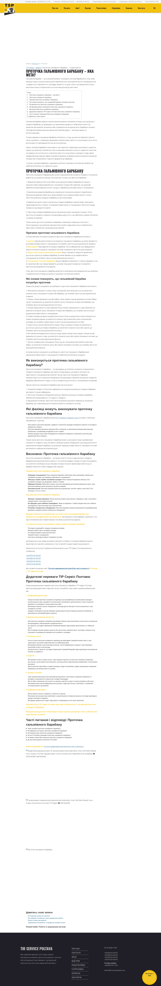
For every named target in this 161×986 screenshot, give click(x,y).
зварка (38, 68)
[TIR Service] (12, 9)
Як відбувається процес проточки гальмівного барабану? (47, 731)
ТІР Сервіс (30, 68)
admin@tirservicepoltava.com (114, 970)
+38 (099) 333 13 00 (43, 2)
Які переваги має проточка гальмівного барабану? (45, 733)
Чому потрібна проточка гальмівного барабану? (44, 728)
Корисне (129, 8)
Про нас (55, 8)
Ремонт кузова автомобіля (37, 920)
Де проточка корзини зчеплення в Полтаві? (42, 740)
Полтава (57, 2)
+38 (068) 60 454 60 (82, 2)
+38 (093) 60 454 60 (134, 2)
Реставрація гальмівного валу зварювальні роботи (45, 918)
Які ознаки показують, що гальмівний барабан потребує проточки (51, 102)
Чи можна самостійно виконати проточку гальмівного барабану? (50, 737)
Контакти (141, 8)
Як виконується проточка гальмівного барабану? (46, 104)
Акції (77, 8)
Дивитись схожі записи (37, 116)
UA (154, 8)
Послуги (67, 8)
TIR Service (35, 63)
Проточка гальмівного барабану (40, 97)
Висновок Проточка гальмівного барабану (44, 109)
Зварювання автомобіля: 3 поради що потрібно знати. (46, 923)
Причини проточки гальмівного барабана (43, 100)
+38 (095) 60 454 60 (67, 2)
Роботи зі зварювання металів (52, 927)
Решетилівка (97, 2)
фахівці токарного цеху (69, 418)
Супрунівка (116, 8)
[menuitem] (54, 8)
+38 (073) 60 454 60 (109, 2)
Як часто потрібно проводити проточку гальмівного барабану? (49, 735)
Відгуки (88, 8)
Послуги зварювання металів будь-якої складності (68, 568)
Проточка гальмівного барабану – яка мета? (44, 95)
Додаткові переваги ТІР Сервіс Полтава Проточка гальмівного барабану (54, 112)
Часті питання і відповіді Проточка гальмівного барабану (49, 114)
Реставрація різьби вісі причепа (39, 916)
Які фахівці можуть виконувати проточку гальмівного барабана (51, 107)
